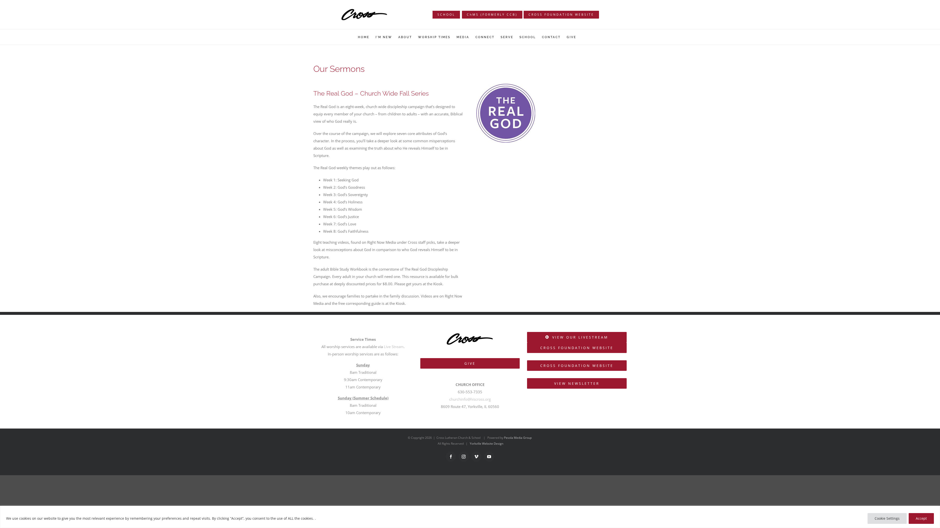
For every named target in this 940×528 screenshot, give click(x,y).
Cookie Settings (887, 518)
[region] (470, 517)
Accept (921, 518)
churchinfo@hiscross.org (470, 399)
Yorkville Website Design (486, 443)
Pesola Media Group (518, 438)
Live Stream (394, 346)
